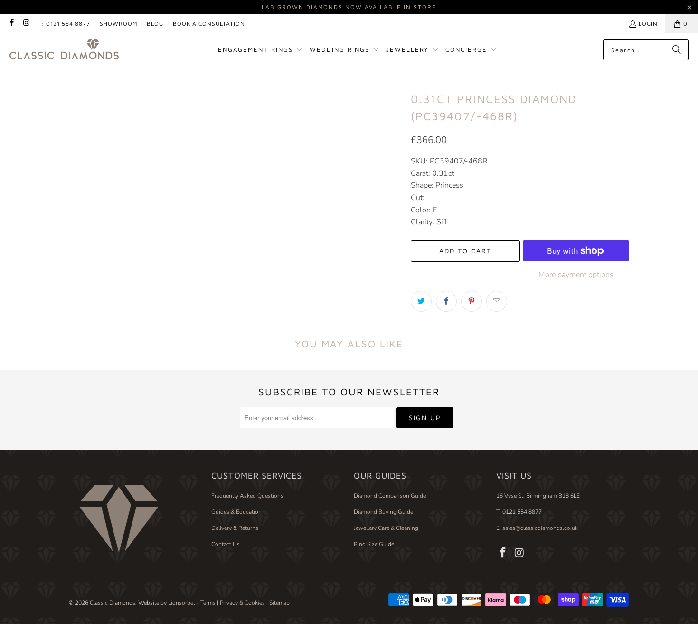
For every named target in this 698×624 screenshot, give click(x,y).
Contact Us (225, 544)
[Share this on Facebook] (446, 301)
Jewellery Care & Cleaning (386, 528)
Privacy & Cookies (242, 602)
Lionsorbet (181, 602)
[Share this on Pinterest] (471, 301)
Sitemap (279, 602)
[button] (260, 50)
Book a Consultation (209, 23)
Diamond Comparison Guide (390, 495)
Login (648, 23)
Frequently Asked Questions (247, 495)
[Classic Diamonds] (64, 50)
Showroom (118, 23)
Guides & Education (236, 512)
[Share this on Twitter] (421, 301)
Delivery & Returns (234, 528)
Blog (155, 23)
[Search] (677, 49)
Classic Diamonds (112, 602)
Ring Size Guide (374, 544)
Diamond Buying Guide (383, 512)
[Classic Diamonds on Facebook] (11, 23)
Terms (208, 602)
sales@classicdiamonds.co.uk (539, 528)
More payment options (575, 274)
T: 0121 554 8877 (64, 23)
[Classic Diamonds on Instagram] (26, 23)
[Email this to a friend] (496, 301)
